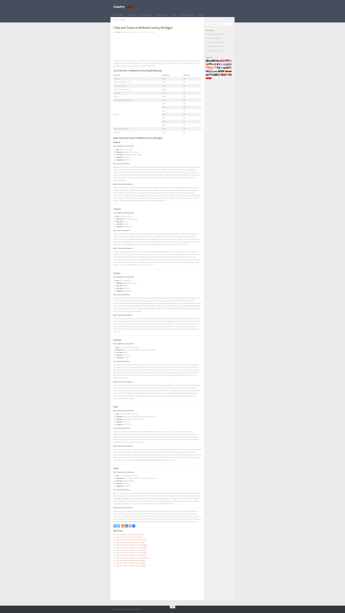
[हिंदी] (224, 65)
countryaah (118, 32)
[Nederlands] (210, 72)
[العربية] (207, 61)
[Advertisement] (157, 47)
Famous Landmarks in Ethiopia (215, 42)
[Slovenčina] (230, 72)
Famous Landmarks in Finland (215, 34)
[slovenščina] (207, 75)
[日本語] (212, 68)
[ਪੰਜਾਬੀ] (212, 72)
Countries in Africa (118, 15)
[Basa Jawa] (215, 68)
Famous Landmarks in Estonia (215, 46)
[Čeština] (218, 61)
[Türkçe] (224, 75)
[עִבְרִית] (221, 65)
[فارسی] (212, 65)
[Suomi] (215, 65)
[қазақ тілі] (218, 68)
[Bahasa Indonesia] (207, 68)
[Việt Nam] (230, 75)
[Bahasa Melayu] (230, 68)
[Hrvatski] (227, 65)
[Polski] (215, 72)
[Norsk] (207, 72)
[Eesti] (210, 65)
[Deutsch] (227, 61)
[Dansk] (224, 61)
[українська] (227, 75)
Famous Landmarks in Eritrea (215, 50)
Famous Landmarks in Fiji (214, 38)
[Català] (215, 61)
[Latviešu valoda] (227, 68)
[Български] (210, 61)
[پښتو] (218, 72)
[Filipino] (221, 75)
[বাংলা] (212, 61)
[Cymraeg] (221, 61)
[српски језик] (210, 75)
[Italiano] (210, 68)
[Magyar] (230, 65)
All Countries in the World (186, 15)
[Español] (207, 65)
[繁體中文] (210, 79)
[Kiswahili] (215, 75)
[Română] (224, 72)
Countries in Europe (146, 15)
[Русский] (227, 72)
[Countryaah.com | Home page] (123, 6)
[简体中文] (207, 79)
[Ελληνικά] (230, 61)
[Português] (221, 72)
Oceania (174, 15)
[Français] (218, 65)
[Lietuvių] (224, 68)
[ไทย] (218, 75)
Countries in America (162, 15)
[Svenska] (212, 75)
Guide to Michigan (119, 20)
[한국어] (221, 68)
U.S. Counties (201, 15)
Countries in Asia (132, 15)
